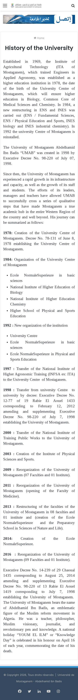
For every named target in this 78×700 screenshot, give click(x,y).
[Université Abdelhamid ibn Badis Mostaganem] (26, 5)
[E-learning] (39, 19)
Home (40, 38)
